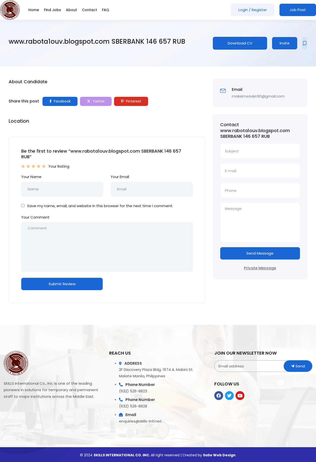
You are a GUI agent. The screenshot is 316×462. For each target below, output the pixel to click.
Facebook (62, 101)
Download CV (240, 43)
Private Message (260, 268)
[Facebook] (218, 395)
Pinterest (133, 101)
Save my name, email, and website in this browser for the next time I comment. (100, 205)
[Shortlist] (304, 43)
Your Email (120, 176)
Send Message (260, 253)
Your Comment (35, 217)
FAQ (105, 9)
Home (33, 9)
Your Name (31, 176)
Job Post (298, 9)
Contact (89, 9)
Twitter (98, 101)
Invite (285, 43)
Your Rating (58, 166)
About (71, 9)
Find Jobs (52, 9)
